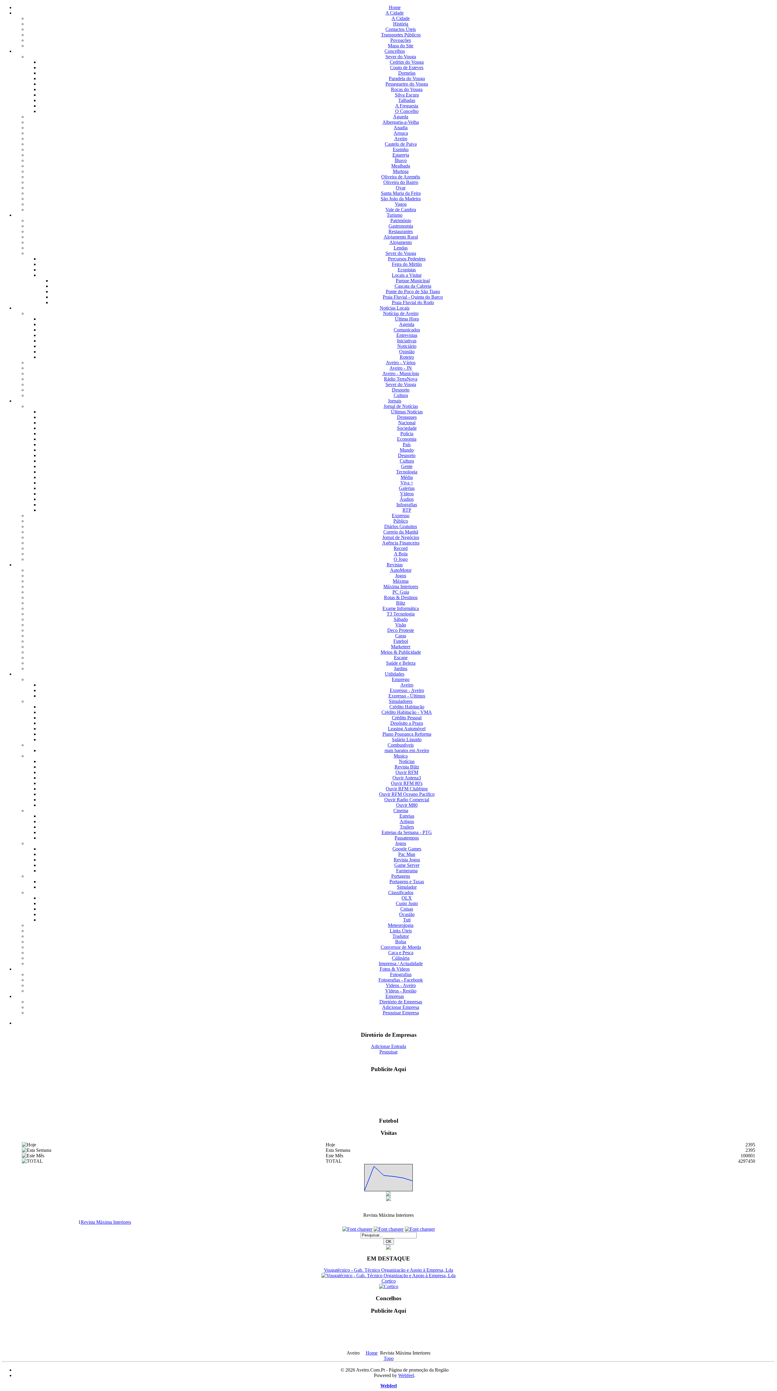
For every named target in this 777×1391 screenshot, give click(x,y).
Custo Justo (407, 903)
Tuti (407, 919)
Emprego (400, 679)
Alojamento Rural (401, 236)
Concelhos (395, 51)
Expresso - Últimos (406, 695)
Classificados (400, 892)
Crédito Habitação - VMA (407, 712)
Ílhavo (401, 160)
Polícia (406, 433)
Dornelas (407, 73)
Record (401, 548)
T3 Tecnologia (401, 613)
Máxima (401, 581)
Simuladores (400, 701)
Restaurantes (400, 231)
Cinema (400, 810)
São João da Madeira (401, 198)
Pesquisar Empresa (401, 1012)
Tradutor (400, 936)
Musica (401, 755)
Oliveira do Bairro (400, 182)
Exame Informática (400, 608)
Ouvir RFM (406, 772)
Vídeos (407, 493)
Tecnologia (406, 471)
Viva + (406, 482)
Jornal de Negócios (400, 537)
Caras (400, 635)
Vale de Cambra (400, 209)
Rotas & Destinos (401, 597)
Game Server (406, 865)
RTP (406, 510)
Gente (406, 466)
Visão (400, 624)
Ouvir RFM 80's (406, 783)
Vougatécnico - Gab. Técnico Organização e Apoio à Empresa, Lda (388, 1270)
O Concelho (407, 111)
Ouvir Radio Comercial (406, 799)
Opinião (407, 351)
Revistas (395, 564)
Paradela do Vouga (407, 78)
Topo (389, 1358)
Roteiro (407, 357)
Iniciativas (406, 340)
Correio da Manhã (400, 531)
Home (395, 7)
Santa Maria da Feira (401, 193)
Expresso (400, 515)
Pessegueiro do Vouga (406, 84)
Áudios (407, 499)
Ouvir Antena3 (406, 777)
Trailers (407, 827)
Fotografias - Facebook (400, 979)
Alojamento (400, 242)
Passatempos (407, 837)
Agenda (406, 324)
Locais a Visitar (407, 275)
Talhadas (406, 100)
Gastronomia (400, 226)
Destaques (407, 417)
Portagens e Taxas (406, 881)
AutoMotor (401, 570)
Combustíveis (401, 745)
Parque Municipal (413, 280)
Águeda (400, 116)
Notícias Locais (394, 307)
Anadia (401, 127)
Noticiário (406, 346)
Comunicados (407, 329)
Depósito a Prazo (406, 723)
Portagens (400, 876)
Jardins (400, 668)
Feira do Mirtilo (407, 264)
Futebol (400, 641)
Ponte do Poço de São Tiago (413, 291)
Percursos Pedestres (407, 258)
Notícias (407, 761)
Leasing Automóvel (407, 728)
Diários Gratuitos (400, 526)
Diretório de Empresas (400, 1001)
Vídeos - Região (400, 990)
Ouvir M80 (407, 805)
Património (400, 220)
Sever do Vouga (400, 56)
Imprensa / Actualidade (401, 963)
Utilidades (394, 674)
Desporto (400, 389)
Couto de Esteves (406, 67)
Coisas (406, 908)
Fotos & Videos (395, 969)
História (400, 23)
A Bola (401, 553)
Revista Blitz (407, 766)
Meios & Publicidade (401, 652)
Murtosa (401, 171)
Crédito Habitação (406, 706)
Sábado (401, 619)
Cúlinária (400, 958)
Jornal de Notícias (401, 406)
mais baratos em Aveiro (407, 750)
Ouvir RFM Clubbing (407, 788)
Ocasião (407, 914)
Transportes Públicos (401, 34)
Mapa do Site (400, 45)
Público (400, 521)
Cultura (401, 395)
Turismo (394, 215)
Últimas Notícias (407, 411)
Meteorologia (400, 925)
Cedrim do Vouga (407, 62)
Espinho (401, 149)
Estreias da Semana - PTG (407, 832)
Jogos (400, 575)
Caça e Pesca (400, 952)
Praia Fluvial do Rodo (413, 302)
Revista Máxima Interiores (106, 1222)
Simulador (407, 887)
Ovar (400, 187)
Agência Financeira (400, 542)
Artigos (407, 821)
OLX (407, 898)
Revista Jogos (407, 859)
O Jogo (401, 559)
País (407, 444)
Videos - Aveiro (401, 985)
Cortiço (389, 1281)
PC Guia (400, 592)
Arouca (401, 133)
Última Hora (407, 318)
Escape (401, 657)
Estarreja (400, 155)
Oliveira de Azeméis (400, 176)
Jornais (394, 400)
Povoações (400, 40)
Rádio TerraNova (400, 379)
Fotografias (401, 974)
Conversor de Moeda (401, 947)
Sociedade (407, 428)
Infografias (406, 504)
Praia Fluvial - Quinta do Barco (413, 297)
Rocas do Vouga (406, 89)
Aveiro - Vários (401, 362)
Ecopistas (407, 269)
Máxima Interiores (400, 586)
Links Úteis (401, 930)
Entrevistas (406, 335)
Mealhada (400, 165)
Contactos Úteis (400, 29)
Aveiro (400, 138)
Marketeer (400, 646)
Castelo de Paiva (401, 144)
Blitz (400, 603)
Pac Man (406, 854)
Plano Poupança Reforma (406, 734)
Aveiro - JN (400, 368)
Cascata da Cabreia (413, 286)
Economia (406, 439)
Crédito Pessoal (407, 717)
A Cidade (394, 12)
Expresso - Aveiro (407, 690)
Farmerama (407, 870)
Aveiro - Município (400, 373)
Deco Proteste (400, 630)
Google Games (406, 848)
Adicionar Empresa (400, 1007)
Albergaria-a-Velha (400, 122)
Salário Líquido (407, 739)
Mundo (407, 450)
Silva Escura (407, 94)
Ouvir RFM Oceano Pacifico (407, 794)
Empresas (394, 996)
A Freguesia (406, 105)
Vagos (401, 204)
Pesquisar (388, 1051)
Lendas (401, 247)
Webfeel (406, 1375)
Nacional (407, 422)
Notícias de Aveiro (401, 313)
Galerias (407, 488)
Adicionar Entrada (388, 1046)
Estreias (406, 816)
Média (407, 477)
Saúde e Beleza (401, 663)
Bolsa (400, 941)
